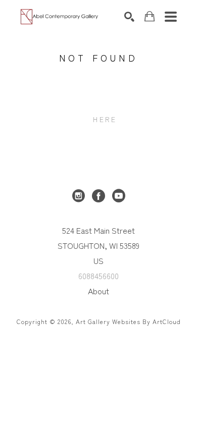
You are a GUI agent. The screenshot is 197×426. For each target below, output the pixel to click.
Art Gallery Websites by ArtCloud (128, 321)
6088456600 (98, 276)
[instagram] (78, 195)
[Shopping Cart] (149, 16)
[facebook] (98, 195)
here (105, 119)
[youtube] (118, 195)
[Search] (129, 17)
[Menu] (171, 17)
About (98, 291)
